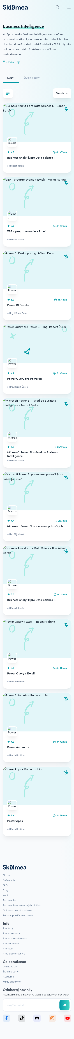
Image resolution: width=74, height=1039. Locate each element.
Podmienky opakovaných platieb (22, 905)
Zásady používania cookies (18, 915)
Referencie (9, 880)
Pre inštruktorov (11, 933)
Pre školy (8, 948)
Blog (5, 890)
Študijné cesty (32, 77)
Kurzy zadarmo (12, 981)
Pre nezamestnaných (15, 938)
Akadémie (9, 976)
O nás (6, 875)
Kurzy (10, 77)
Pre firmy (8, 928)
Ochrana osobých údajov (17, 910)
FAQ (5, 885)
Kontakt (7, 895)
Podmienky (9, 900)
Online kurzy (10, 966)
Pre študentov (11, 943)
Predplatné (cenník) (14, 953)
